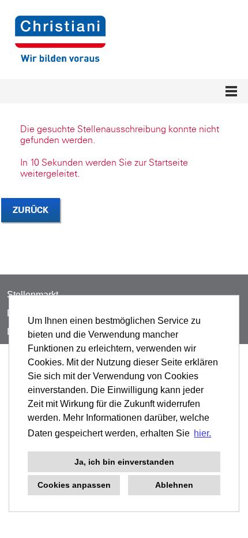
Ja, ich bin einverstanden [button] (124, 461)
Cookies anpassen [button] (74, 485)
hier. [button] (202, 433)
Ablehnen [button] (174, 485)
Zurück (30, 209)
